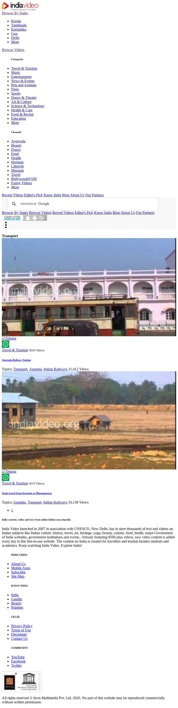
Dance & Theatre (23, 98)
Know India (52, 195)
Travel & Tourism (24, 68)
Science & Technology (27, 106)
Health (16, 158)
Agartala (35, 369)
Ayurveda (18, 141)
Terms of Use (21, 630)
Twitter (16, 665)
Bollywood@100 (24, 179)
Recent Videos (12, 195)
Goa (14, 34)
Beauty (16, 145)
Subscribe (18, 572)
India (15, 595)
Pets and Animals (23, 85)
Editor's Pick (33, 195)
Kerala (16, 21)
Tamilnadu (19, 25)
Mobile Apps (20, 568)
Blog (65, 195)
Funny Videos (21, 183)
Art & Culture (21, 102)
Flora (15, 89)
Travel (15, 175)
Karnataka (18, 29)
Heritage (17, 162)
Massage (17, 170)
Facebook (18, 661)
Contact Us (19, 638)
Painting (17, 607)
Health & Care (21, 110)
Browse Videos (13, 50)
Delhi (15, 38)
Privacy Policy (21, 626)
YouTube (18, 657)
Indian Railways (55, 369)
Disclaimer (19, 634)
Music (15, 72)
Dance (16, 150)
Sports (15, 93)
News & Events (22, 81)
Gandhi (16, 599)
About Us (77, 195)
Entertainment (21, 77)
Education (18, 118)
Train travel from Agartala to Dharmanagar (27, 493)
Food (15, 154)
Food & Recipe (22, 114)
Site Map (17, 576)
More (15, 42)
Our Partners (94, 195)
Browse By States (15, 13)
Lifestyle (17, 166)
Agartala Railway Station (16, 360)
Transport (20, 369)
